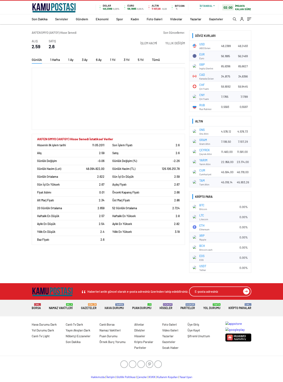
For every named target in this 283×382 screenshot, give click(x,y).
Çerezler (142, 377)
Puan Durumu (141, 306)
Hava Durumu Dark (44, 324)
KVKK (152, 377)
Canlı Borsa (107, 324)
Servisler (61, 19)
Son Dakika (39, 19)
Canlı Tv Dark (74, 324)
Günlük (37, 60)
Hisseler (166, 306)
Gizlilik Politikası (126, 377)
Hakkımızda (98, 377)
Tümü (156, 60)
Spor (119, 19)
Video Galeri (170, 330)
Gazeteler (216, 19)
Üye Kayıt (193, 330)
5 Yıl (141, 60)
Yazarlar (195, 19)
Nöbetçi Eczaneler (78, 336)
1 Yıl (112, 60)
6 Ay (99, 60)
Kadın (135, 19)
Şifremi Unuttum (198, 336)
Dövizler (139, 330)
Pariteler (187, 306)
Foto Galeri (154, 19)
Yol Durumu (211, 306)
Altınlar (139, 324)
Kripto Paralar (240, 306)
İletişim (110, 377)
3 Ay (85, 60)
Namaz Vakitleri (61, 306)
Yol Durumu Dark (43, 330)
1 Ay (71, 60)
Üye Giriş (193, 324)
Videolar (176, 19)
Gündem (82, 19)
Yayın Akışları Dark (78, 330)
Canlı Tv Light (41, 336)
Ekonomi (102, 19)
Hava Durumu (114, 306)
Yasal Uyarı (186, 377)
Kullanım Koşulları (167, 377)
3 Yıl (126, 60)
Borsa (36, 306)
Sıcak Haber (170, 347)
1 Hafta (55, 60)
